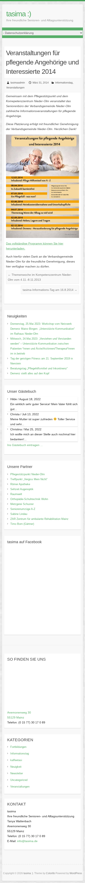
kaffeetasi (16, 760)
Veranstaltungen (15, 87)
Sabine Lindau (18, 513)
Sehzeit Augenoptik (21, 489)
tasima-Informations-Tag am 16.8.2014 (50, 289)
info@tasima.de (27, 841)
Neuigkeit (15, 766)
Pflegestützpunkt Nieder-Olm (27, 474)
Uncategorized (18, 780)
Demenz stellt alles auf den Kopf (29, 373)
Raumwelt (16, 494)
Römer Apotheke (20, 484)
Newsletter (16, 773)
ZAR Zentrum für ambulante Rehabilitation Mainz (39, 518)
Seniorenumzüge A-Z (22, 509)
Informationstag (64, 82)
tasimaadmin (18, 82)
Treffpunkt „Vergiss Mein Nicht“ (28, 479)
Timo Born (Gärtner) (22, 523)
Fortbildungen (18, 746)
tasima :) (18, 14)
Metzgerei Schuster (22, 504)
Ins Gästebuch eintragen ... (25, 445)
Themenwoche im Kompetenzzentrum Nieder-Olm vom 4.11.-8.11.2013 (40, 277)
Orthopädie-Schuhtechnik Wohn (29, 499)
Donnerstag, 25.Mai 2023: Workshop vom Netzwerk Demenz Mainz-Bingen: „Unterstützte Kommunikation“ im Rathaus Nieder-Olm (42, 328)
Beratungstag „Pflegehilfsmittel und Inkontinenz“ (39, 368)
